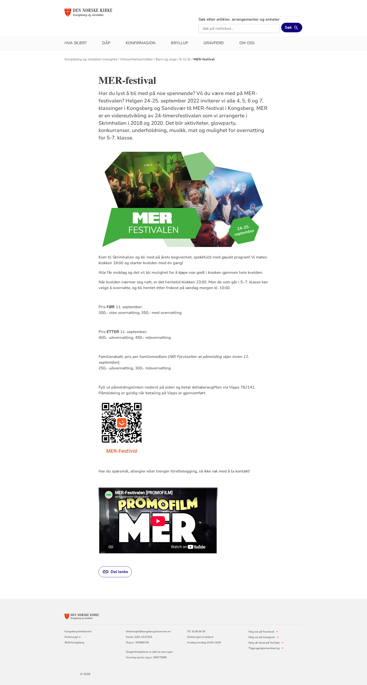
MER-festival (204, 59)
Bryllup (179, 42)
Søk (288, 27)
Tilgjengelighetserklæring (263, 648)
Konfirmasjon (140, 42)
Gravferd (213, 42)
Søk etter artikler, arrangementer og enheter (239, 19)
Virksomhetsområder (136, 59)
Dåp (106, 42)
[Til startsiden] (97, 12)
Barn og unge (166, 59)
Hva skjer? (76, 42)
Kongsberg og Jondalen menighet (91, 59)
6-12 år (185, 59)
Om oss (246, 42)
